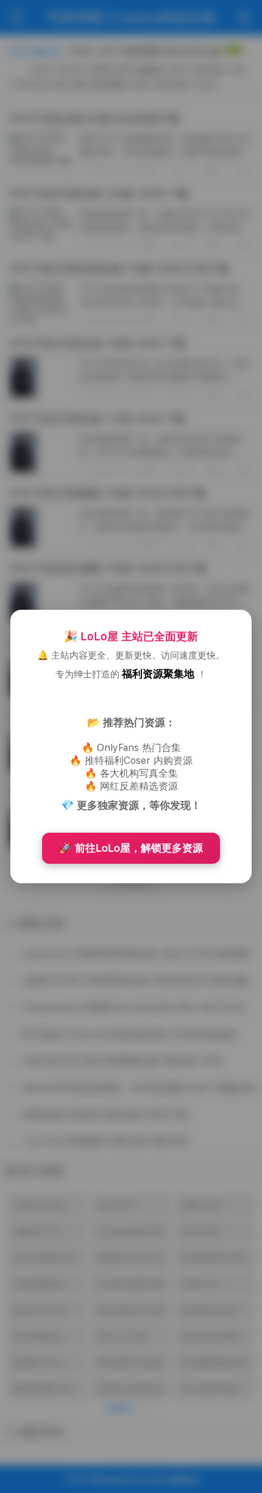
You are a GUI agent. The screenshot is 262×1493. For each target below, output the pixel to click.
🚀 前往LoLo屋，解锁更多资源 (131, 848)
